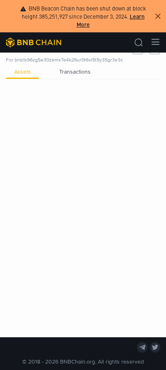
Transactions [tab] (75, 71)
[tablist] (83, 71)
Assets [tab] (22, 71)
